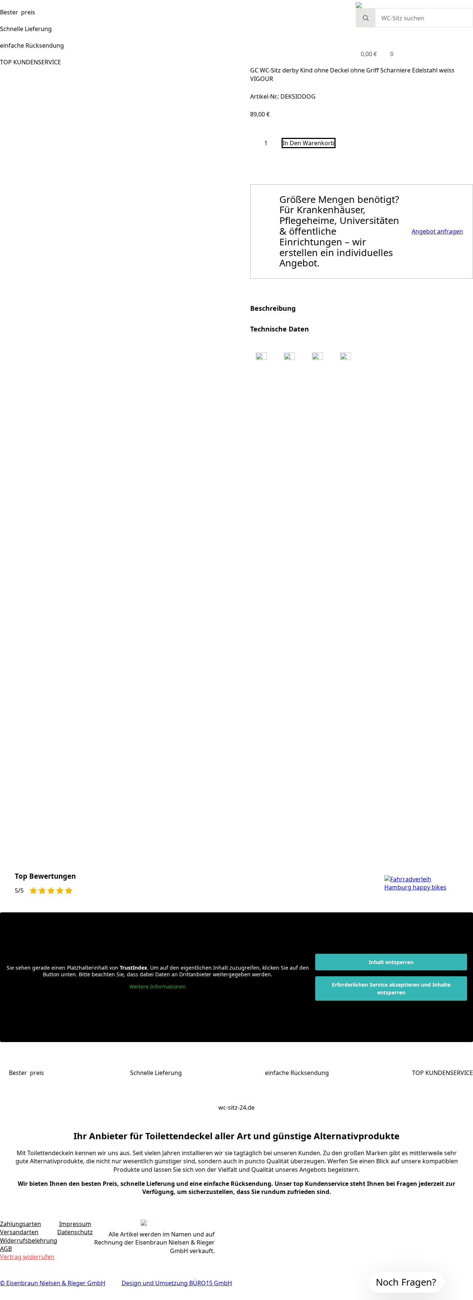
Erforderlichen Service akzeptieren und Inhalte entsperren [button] (391, 1226)
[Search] (365, 18)
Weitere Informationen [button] (157, 1224)
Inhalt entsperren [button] (391, 1199)
